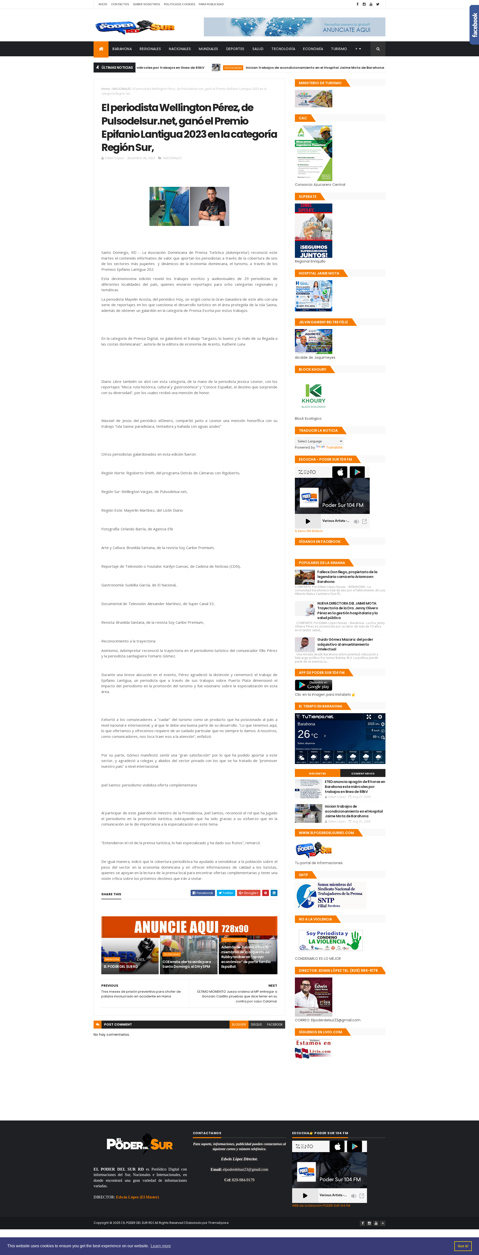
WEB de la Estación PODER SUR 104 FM (321, 1205)
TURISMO (339, 48)
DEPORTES (235, 48)
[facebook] (357, 4)
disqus (256, 1024)
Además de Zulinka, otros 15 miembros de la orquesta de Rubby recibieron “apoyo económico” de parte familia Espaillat (246, 957)
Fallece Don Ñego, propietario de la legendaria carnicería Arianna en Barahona (347, 576)
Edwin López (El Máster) (137, 1197)
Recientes (317, 773)
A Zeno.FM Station (309, 531)
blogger (239, 1024)
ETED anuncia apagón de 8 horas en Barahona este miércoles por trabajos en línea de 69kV (355, 786)
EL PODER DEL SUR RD (121, 966)
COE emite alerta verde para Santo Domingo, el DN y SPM (186, 964)
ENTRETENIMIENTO (234, 940)
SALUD (258, 48)
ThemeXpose (218, 1223)
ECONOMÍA (313, 48)
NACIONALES (180, 48)
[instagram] (364, 4)
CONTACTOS (120, 4)
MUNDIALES (208, 48)
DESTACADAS (200, 68)
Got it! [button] (463, 1246)
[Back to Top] (382, 1223)
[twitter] (377, 4)
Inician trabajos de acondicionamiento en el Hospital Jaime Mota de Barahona (282, 67)
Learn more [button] (161, 1246)
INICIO (103, 4)
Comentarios (363, 773)
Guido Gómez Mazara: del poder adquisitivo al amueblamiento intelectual (345, 644)
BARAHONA (122, 48)
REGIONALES (150, 48)
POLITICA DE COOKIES (179, 4)
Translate (334, 447)
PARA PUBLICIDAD (211, 4)
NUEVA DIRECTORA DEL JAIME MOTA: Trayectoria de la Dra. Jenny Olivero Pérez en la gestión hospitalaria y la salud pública (347, 611)
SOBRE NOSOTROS (146, 4)
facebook (275, 1024)
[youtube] (371, 4)
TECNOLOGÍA (283, 48)
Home (105, 89)
